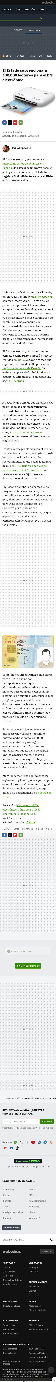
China (8, 55)
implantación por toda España (21, 368)
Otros (16, 828)
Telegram (45, 1141)
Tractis (30, 822)
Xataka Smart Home (12, 1279)
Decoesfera (8, 1329)
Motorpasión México (38, 1361)
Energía (7, 1200)
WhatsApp (15, 1141)
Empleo (7, 1217)
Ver (29, 965)
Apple (6, 1206)
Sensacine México (37, 1352)
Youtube (33, 1141)
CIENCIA (43, 9)
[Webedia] (49, 2)
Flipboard (15, 122)
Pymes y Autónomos (38, 1329)
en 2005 (19, 360)
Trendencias (9, 1325)
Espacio (7, 1195)
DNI (50, 828)
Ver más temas (12, 1227)
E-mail (21, 122)
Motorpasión (35, 1305)
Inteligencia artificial (13, 1212)
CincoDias (17, 381)
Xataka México (10, 1348)
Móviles (32, 1195)
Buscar (52, 1239)
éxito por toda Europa (28, 432)
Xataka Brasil (9, 1352)
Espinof (32, 1290)
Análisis (33, 1189)
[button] (21, 148)
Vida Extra (33, 1271)
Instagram (39, 1141)
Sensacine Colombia (38, 1357)
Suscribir (47, 1121)
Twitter (10, 122)
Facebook (4, 122)
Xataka (6, 1267)
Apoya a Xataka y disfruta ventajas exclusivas (28, 1166)
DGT (41, 55)
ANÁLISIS (6, 9)
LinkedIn (11, 1147)
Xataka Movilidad (37, 1200)
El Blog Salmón (36, 1325)
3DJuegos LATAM (37, 1348)
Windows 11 (34, 1217)
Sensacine (34, 1286)
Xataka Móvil (9, 1271)
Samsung (34, 1206)
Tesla (49, 55)
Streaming (8, 1189)
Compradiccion (10, 1333)
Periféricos (27, 828)
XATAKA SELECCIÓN (25, 9)
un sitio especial (41, 296)
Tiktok (17, 1147)
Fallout (32, 55)
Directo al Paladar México (11, 1362)
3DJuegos (33, 1267)
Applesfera (8, 1275)
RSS (51, 1141)
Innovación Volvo (33, 30)
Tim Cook (20, 55)
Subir (45, 1251)
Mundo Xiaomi (10, 1284)
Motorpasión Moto (37, 1310)
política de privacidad (43, 1127)
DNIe (40, 828)
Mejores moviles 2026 (34, 1098)
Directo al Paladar (11, 1305)
